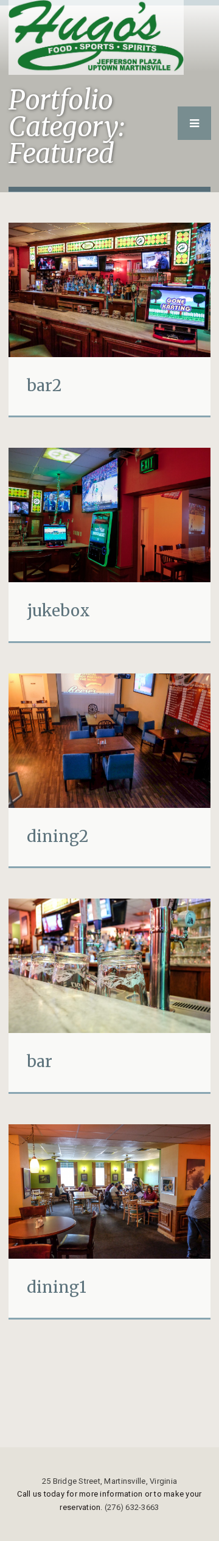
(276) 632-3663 (132, 1507)
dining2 (57, 836)
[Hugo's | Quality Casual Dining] (96, 37)
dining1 (56, 1287)
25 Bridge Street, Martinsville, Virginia (109, 1481)
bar (39, 1061)
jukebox (58, 610)
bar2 (44, 385)
